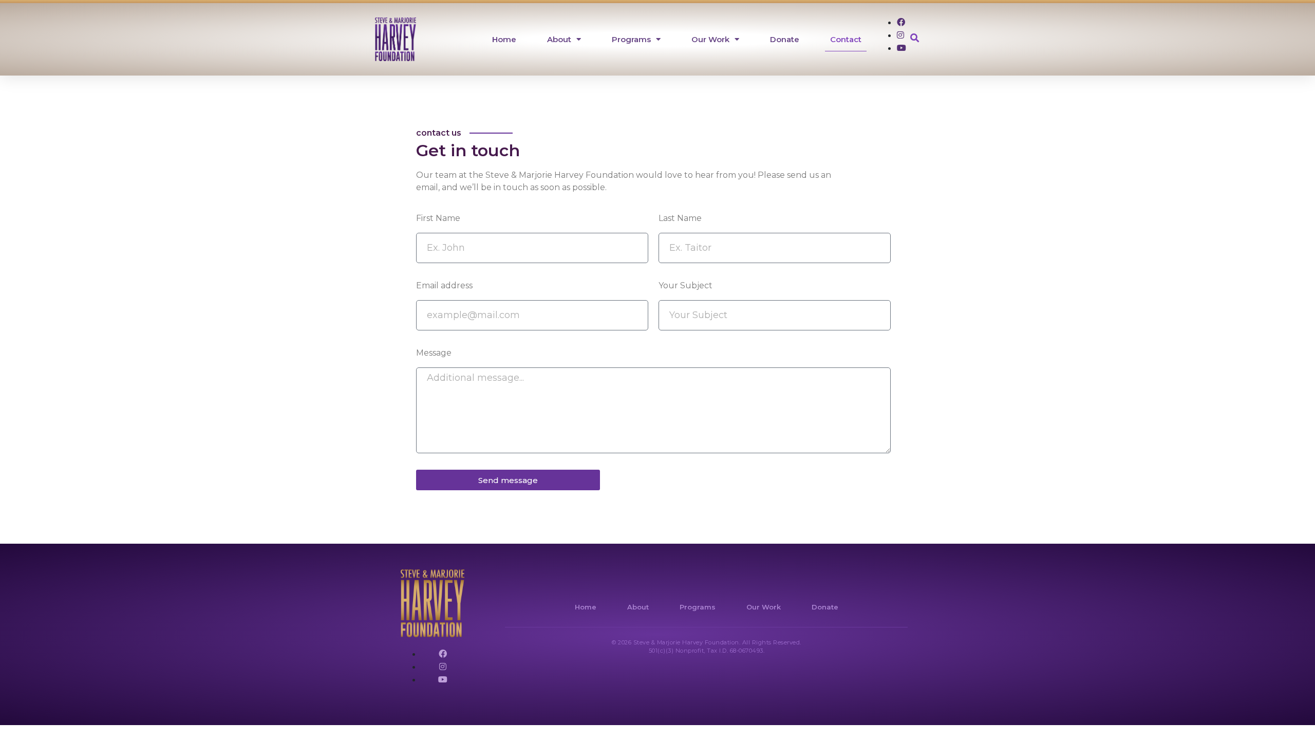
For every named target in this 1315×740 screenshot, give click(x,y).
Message (434, 353)
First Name (438, 218)
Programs (631, 39)
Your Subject (685, 285)
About (559, 39)
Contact (845, 39)
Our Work (710, 39)
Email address (444, 285)
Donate (784, 39)
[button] (915, 38)
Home (504, 39)
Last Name (680, 218)
